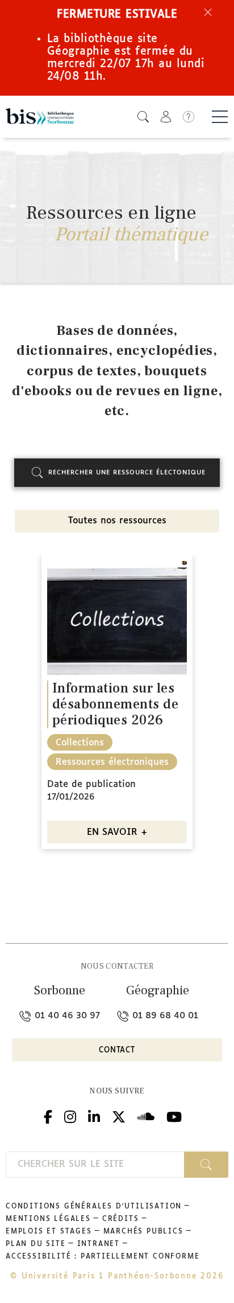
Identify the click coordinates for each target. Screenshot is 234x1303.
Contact (117, 1050)
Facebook (48, 1116)
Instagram (70, 1116)
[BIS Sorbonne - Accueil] (40, 117)
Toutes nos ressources (117, 521)
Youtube (174, 1116)
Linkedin (94, 1116)
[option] (117, 706)
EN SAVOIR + (117, 832)
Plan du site (36, 1244)
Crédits (120, 1219)
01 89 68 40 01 (163, 1015)
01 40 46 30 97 (66, 1015)
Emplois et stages (49, 1231)
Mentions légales (48, 1219)
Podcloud (145, 1116)
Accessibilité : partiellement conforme (102, 1256)
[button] (143, 116)
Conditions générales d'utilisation (94, 1206)
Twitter (119, 1116)
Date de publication (91, 784)
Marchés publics (143, 1231)
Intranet (98, 1244)
